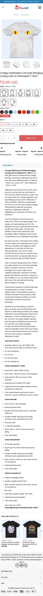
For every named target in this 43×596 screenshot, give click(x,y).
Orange (24, 112)
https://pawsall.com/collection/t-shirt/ (21, 507)
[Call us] (26, 565)
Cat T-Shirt (24, 183)
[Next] (38, 39)
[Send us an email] (21, 565)
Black (2, 112)
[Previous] (5, 39)
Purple (28, 112)
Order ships (21, 154)
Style (2, 86)
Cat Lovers (25, 15)
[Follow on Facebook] (17, 565)
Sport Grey (15, 112)
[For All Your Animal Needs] (21, 7)
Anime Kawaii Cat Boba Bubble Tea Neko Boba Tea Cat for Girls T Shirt (11, 543)
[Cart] (39, 7)
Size (2, 120)
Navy (11, 112)
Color (2, 108)
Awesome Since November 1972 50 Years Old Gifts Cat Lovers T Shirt (30, 543)
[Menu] (3, 7)
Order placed (5, 154)
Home (16, 15)
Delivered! (39, 154)
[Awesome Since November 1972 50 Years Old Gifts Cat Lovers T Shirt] (32, 529)
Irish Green (37, 112)
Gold (33, 112)
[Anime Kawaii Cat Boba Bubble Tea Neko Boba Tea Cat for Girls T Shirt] (11, 529)
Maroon (20, 112)
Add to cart (31, 138)
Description (8, 165)
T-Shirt (13, 185)
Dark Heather (6, 112)
